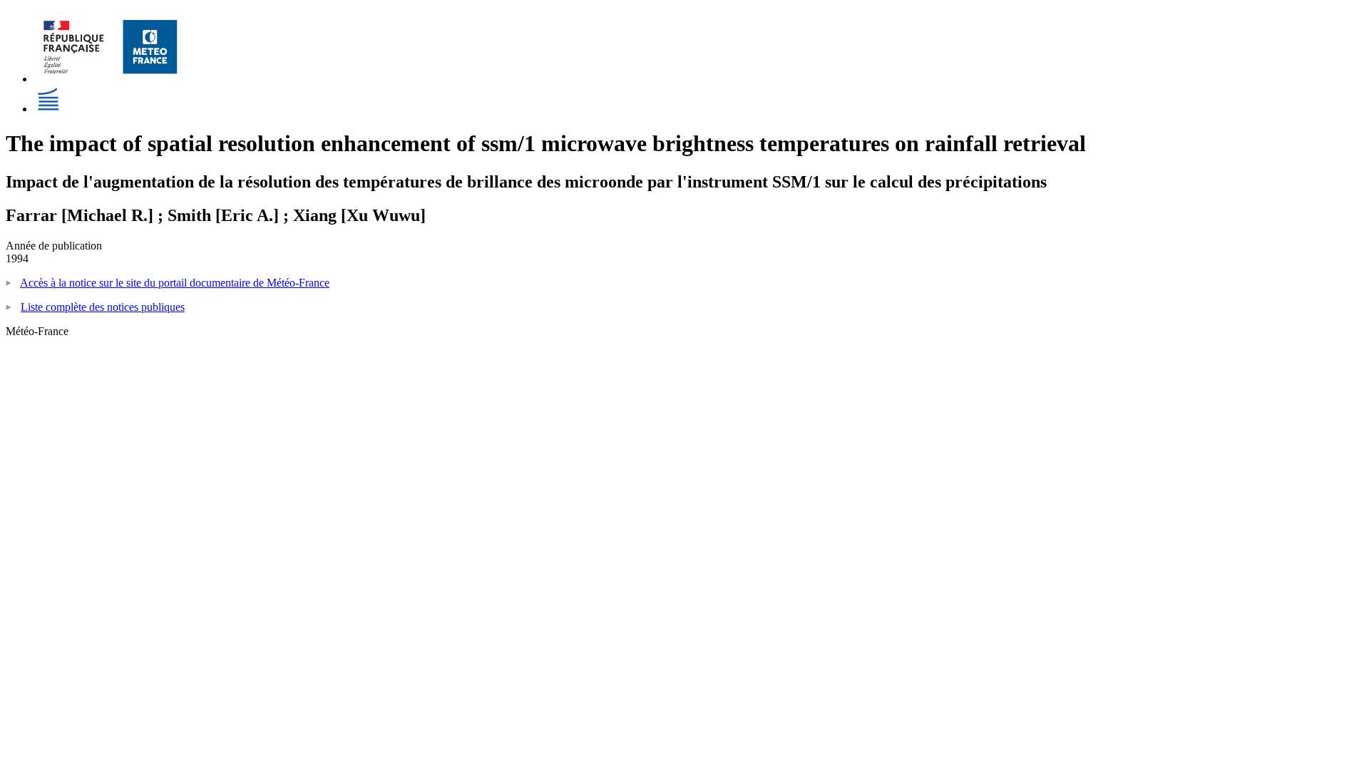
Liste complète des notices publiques (103, 307)
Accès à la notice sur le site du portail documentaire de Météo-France (174, 283)
